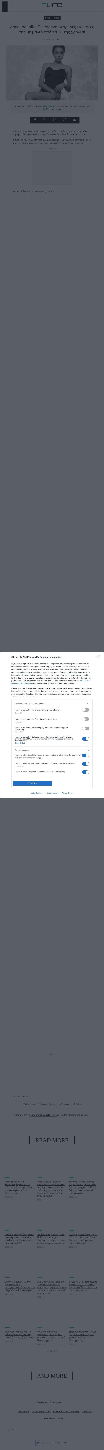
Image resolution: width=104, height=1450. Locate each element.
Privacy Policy (67, 793)
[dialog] (52, 725)
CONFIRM (32, 783)
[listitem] (52, 703)
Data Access (52, 793)
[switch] (85, 710)
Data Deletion (37, 793)
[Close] (98, 657)
